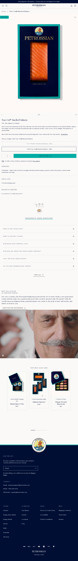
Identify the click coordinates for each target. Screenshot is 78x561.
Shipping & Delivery (65, 510)
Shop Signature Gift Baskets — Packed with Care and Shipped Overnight (39, 1)
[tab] (33, 430)
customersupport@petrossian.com (19, 485)
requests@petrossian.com (19, 492)
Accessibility (44, 515)
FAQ (23, 523)
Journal (24, 515)
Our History (25, 510)
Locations (25, 519)
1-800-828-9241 (13, 488)
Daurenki (6, 532)
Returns (61, 519)
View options (36, 161)
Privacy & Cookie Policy (47, 510)
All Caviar (6, 537)
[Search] (6, 6)
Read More (64, 134)
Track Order (63, 515)
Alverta (5, 523)
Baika (5, 528)
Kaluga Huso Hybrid (9, 515)
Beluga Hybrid (7, 519)
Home (4, 11)
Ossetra (5, 510)
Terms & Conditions (46, 519)
